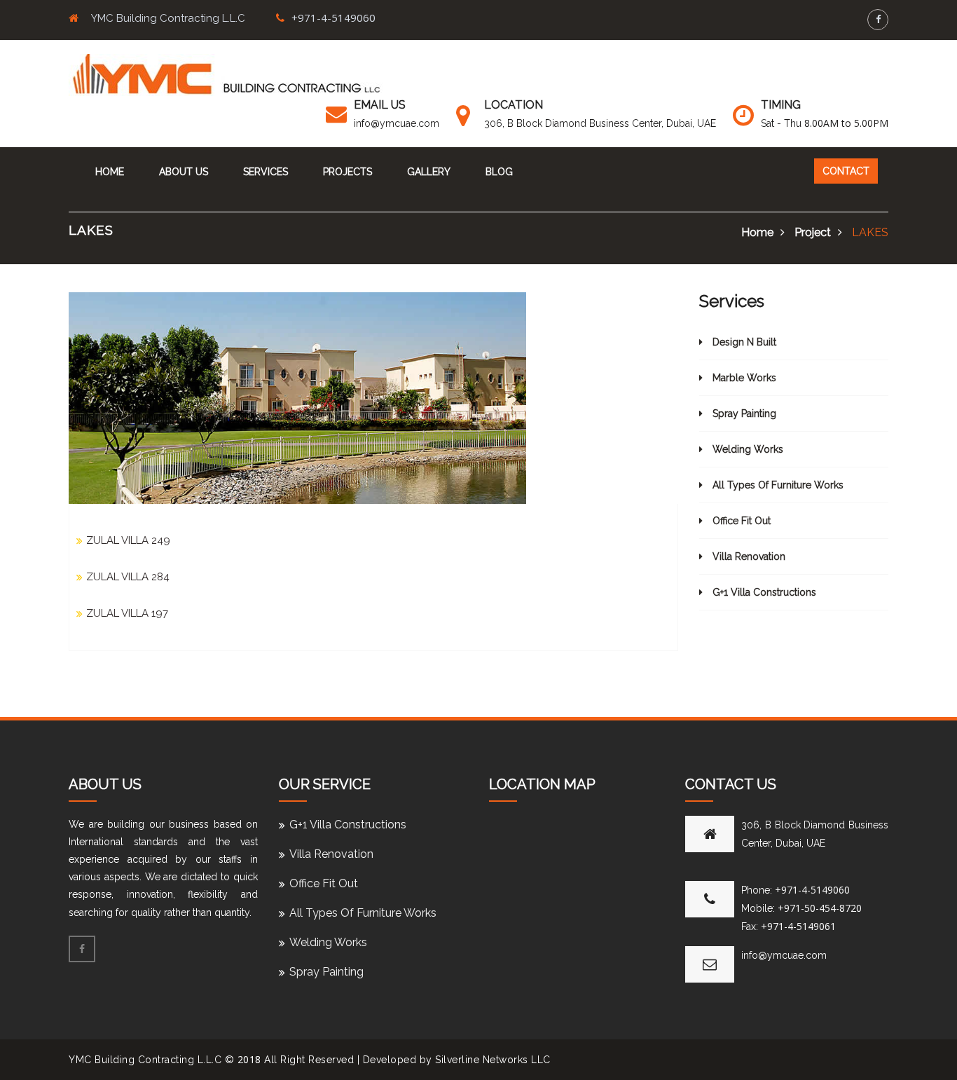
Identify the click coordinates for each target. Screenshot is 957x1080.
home (757, 232)
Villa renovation (747, 556)
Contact (845, 171)
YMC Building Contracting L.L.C (145, 1059)
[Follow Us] (878, 19)
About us (183, 171)
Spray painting (743, 413)
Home (109, 171)
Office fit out (740, 520)
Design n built (743, 342)
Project (812, 232)
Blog (499, 171)
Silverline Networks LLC (493, 1059)
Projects (347, 171)
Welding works (746, 449)
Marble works (743, 377)
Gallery (428, 171)
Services (265, 171)
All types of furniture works (777, 485)
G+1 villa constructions (763, 592)
